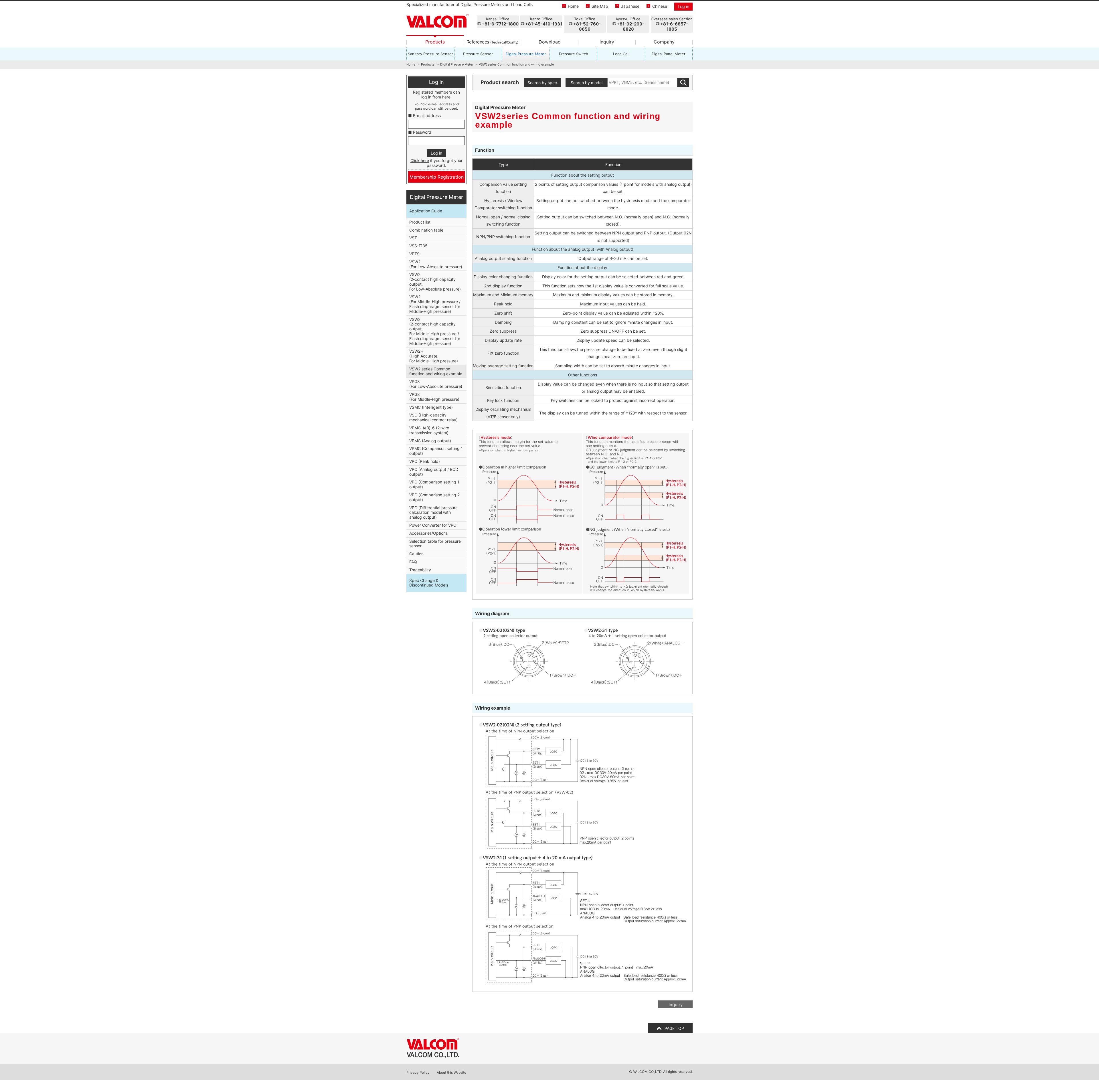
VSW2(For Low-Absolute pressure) (435, 264)
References (492, 42)
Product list (419, 222)
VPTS (414, 253)
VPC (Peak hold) (424, 461)
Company (664, 42)
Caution (416, 553)
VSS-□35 (418, 245)
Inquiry (607, 42)
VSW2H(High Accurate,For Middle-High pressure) (433, 356)
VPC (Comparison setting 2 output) (434, 497)
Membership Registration (437, 177)
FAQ (413, 561)
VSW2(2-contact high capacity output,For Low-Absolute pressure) (435, 281)
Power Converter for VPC (432, 525)
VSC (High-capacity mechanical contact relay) (433, 417)
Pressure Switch (573, 54)
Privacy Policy (418, 1072)
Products (435, 42)
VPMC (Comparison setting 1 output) (436, 451)
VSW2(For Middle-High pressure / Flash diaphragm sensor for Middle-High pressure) (434, 303)
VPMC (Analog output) (430, 440)
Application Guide (425, 210)
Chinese (659, 6)
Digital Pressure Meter (526, 54)
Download (550, 42)
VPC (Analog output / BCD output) (433, 472)
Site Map (600, 6)
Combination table (426, 230)
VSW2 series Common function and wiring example (435, 371)
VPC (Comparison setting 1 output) (434, 484)
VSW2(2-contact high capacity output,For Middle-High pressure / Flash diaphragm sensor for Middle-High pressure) (434, 331)
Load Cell (621, 54)
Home (573, 6)
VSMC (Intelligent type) (431, 407)
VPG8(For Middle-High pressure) (434, 397)
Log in (683, 6)
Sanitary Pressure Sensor (430, 54)
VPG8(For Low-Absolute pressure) (435, 384)
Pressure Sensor (478, 54)
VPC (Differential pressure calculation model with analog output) (433, 512)
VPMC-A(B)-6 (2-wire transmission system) (429, 430)
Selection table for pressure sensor (435, 543)
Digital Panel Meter (668, 54)
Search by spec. (542, 82)
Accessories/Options (428, 533)
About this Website (451, 1072)
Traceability (420, 569)
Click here (419, 160)
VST (413, 237)
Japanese (630, 6)
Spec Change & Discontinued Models (428, 583)
